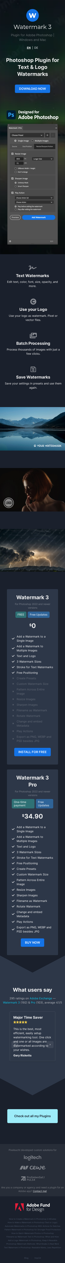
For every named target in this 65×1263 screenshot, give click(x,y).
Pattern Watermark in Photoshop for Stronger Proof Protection (33, 1229)
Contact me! (40, 1191)
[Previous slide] (14, 1044)
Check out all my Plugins (32, 1116)
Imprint (37, 1258)
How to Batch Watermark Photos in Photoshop (32, 1233)
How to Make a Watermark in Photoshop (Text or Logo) (32, 1222)
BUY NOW (32, 942)
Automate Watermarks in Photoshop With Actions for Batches (32, 1226)
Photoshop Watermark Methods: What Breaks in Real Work (32, 1244)
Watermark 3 (11, 1002)
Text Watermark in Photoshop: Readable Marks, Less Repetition (32, 1247)
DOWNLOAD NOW (32, 89)
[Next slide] (50, 1044)
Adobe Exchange (41, 998)
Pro (33, 1002)
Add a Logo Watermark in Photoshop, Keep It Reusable (32, 1240)
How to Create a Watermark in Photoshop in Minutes (32, 1219)
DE (36, 47)
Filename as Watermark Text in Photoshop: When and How (32, 1237)
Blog (26, 1258)
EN (29, 47)
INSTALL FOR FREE (32, 752)
